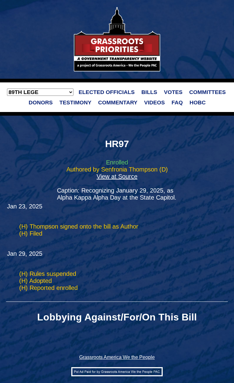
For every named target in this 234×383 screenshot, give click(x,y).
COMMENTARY (117, 102)
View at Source (117, 176)
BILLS (149, 92)
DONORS (41, 102)
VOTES (173, 92)
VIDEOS (154, 102)
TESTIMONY (75, 102)
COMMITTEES (207, 92)
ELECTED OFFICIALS (107, 92)
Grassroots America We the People (117, 357)
